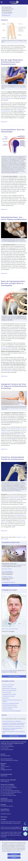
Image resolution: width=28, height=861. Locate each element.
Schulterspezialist (7, 370)
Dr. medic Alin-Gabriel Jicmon (8, 795)
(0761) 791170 (7, 569)
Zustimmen (14, 854)
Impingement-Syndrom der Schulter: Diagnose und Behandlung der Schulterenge (14, 386)
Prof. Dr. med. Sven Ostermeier (10, 628)
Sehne (13, 171)
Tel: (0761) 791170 (6, 13)
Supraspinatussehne (21, 316)
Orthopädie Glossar (6, 813)
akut (6, 202)
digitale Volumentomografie (9, 239)
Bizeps (12, 85)
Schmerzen (8, 116)
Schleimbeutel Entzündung (10, 705)
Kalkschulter (6, 698)
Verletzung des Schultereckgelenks (12, 710)
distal (8, 50)
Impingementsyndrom (6, 348)
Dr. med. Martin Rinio (6, 789)
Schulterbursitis (19, 433)
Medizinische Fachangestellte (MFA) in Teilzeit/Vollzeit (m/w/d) (13, 729)
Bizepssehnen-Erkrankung (9, 688)
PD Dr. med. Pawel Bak (7, 801)
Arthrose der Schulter (8, 684)
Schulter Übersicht (7, 686)
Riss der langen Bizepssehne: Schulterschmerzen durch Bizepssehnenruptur (12, 62)
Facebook (18, 537)
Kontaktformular (6, 15)
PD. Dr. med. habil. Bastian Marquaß (10, 790)
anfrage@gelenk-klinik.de (8, 582)
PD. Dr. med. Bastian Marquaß (9, 670)
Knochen (22, 489)
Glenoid (8, 485)
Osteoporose (23, 184)
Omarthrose (4, 494)
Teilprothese (4, 166)
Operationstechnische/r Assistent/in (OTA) (14, 726)
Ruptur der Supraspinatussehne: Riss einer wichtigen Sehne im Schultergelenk (13, 283)
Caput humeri (7, 484)
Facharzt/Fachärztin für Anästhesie (12, 721)
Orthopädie (11, 631)
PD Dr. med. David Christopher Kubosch (11, 792)
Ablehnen (14, 857)
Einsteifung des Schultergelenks (16, 497)
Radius (3, 248)
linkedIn (6, 538)
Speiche (17, 246)
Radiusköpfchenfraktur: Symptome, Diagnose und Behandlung (13, 218)
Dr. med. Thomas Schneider (8, 786)
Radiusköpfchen (11, 241)
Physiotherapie (22, 442)
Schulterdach (19, 317)
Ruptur (9, 92)
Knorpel (20, 486)
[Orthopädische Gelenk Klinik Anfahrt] (14, 553)
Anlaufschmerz (13, 501)
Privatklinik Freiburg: (7, 577)
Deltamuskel (16, 160)
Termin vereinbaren (14, 585)
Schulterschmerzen (8, 709)
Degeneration (11, 346)
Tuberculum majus (13, 163)
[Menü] (1, 2)
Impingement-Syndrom (9, 406)
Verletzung (12, 248)
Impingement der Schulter (9, 694)
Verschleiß (17, 103)
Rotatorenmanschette (8, 323)
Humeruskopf (16, 47)
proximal (19, 181)
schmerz (6, 354)
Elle (15, 52)
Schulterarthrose (12, 488)
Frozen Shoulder (7, 692)
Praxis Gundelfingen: (7, 571)
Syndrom (14, 412)
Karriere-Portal (14, 736)
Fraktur (10, 253)
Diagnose (20, 111)
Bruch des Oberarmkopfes (9, 690)
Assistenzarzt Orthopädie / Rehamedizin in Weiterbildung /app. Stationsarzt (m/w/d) (14, 724)
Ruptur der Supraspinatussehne (11, 703)
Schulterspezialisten (19, 515)
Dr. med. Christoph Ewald (7, 793)
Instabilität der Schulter (9, 696)
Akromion (6, 160)
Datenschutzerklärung (17, 851)
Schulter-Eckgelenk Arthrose (10, 707)
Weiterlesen (13, 122)
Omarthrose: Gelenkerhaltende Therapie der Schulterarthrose (12, 458)
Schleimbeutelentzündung (8, 433)
